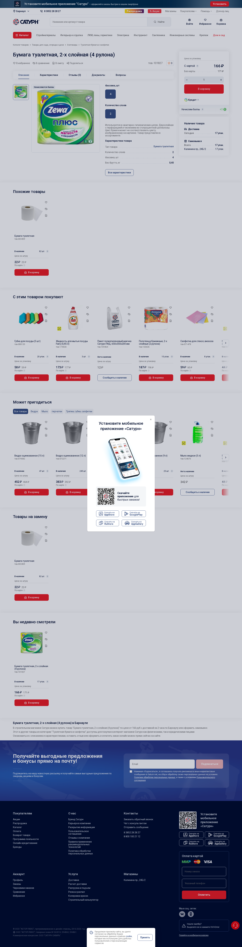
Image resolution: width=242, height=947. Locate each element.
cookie (129, 936)
